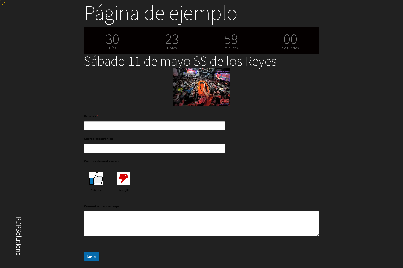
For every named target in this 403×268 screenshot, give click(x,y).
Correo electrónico (98, 139)
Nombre (91, 116)
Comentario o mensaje (101, 206)
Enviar (91, 256)
